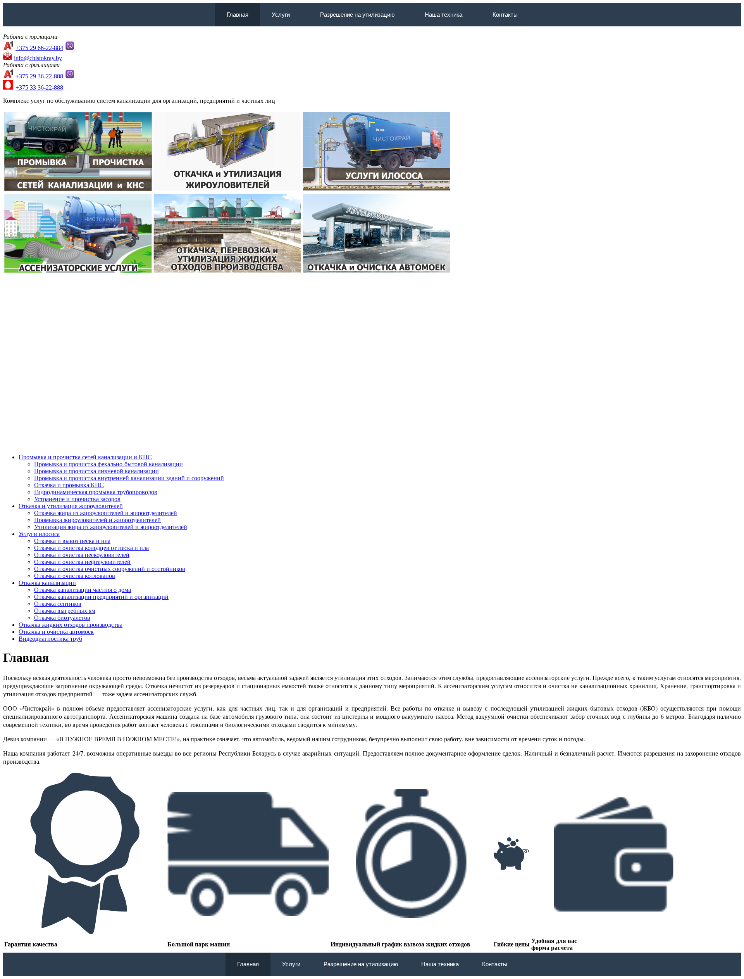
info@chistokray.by (38, 58)
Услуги (281, 14)
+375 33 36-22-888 (39, 87)
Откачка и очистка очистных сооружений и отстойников (109, 569)
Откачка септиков (57, 603)
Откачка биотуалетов (62, 617)
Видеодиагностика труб (50, 638)
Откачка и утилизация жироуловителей (71, 506)
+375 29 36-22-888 (39, 76)
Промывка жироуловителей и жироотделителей (97, 520)
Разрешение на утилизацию (357, 14)
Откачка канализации (47, 582)
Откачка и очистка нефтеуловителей (82, 562)
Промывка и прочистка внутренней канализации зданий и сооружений (129, 478)
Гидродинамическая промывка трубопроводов (95, 492)
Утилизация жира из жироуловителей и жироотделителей (110, 527)
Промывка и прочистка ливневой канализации (96, 471)
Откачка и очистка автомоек (56, 631)
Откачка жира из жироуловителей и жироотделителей (105, 513)
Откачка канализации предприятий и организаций (101, 596)
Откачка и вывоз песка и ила (72, 541)
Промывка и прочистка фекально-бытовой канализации (108, 464)
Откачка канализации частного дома (82, 589)
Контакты (505, 14)
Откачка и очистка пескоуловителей (81, 555)
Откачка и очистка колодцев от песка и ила (91, 548)
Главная (237, 14)
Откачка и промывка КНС (69, 485)
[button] (293, 14)
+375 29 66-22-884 (39, 48)
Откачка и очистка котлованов (74, 576)
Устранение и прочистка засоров (77, 499)
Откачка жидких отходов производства (70, 624)
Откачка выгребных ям (64, 610)
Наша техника (443, 14)
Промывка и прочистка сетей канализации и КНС (85, 457)
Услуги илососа (39, 534)
